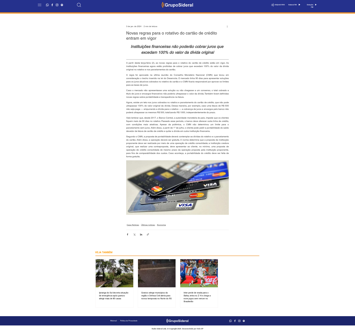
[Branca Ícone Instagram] (57, 5)
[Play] (299, 4)
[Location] (79, 5)
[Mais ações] (227, 26)
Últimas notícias (148, 225)
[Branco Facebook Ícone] (52, 5)
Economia (161, 225)
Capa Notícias (133, 225)
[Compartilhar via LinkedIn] (141, 234)
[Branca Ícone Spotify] (62, 5)
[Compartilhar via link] (148, 234)
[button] (39, 5)
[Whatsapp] (47, 5)
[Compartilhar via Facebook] (127, 234)
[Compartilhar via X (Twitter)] (134, 234)
